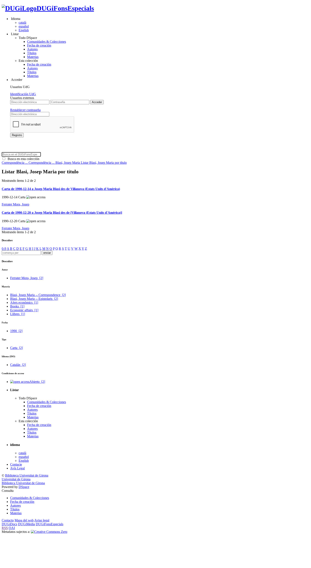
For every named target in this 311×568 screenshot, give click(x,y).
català (22, 22)
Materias (33, 57)
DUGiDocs (9, 524)
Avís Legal (17, 468)
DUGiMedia (26, 524)
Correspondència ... (15, 162)
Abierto (37, 381)
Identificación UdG (23, 94)
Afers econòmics (24, 302)
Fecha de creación (39, 45)
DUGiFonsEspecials (65, 8)
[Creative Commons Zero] (49, 532)
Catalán (18, 365)
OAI (12, 528)
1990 (16, 331)
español (24, 26)
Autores (32, 49)
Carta (16, 348)
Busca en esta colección (22, 159)
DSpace (24, 487)
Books (17, 306)
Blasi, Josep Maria (68, 162)
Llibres (17, 314)
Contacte (16, 464)
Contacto (8, 520)
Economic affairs (24, 310)
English (24, 30)
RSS (5, 528)
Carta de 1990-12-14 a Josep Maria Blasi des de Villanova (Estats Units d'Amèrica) (61, 189)
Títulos (31, 53)
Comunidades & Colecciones (46, 41)
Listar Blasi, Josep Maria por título (104, 162)
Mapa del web (24, 520)
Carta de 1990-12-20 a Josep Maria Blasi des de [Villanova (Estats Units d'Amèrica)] (62, 212)
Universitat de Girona (16, 479)
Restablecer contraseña (25, 110)
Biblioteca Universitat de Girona (26, 475)
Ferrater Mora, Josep (15, 204)
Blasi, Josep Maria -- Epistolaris (34, 299)
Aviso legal (41, 520)
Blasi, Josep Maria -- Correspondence (38, 295)
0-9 (4, 248)
